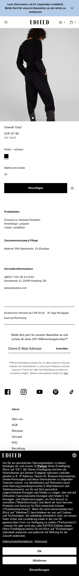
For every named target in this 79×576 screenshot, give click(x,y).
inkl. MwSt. (10, 137)
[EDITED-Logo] (39, 22)
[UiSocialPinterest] (55, 392)
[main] (39, 250)
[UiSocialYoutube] (39, 392)
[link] (15, 410)
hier (66, 373)
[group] (39, 350)
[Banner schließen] (72, 8)
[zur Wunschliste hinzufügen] (73, 188)
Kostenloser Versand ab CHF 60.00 (24, 313)
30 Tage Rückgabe (58, 313)
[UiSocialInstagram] (23, 392)
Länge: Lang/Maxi (14, 227)
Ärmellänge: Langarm (16, 223)
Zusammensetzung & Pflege (21, 240)
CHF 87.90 (11, 133)
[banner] (39, 8)
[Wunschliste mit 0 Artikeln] (60, 22)
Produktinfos (12, 212)
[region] (39, 219)
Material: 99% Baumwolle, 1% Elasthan (26, 248)
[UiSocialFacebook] (7, 392)
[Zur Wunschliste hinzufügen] (73, 129)
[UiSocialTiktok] (71, 392)
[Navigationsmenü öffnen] (6, 22)
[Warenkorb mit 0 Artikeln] (71, 22)
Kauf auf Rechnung (15, 318)
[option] (6, 156)
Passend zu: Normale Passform (22, 220)
